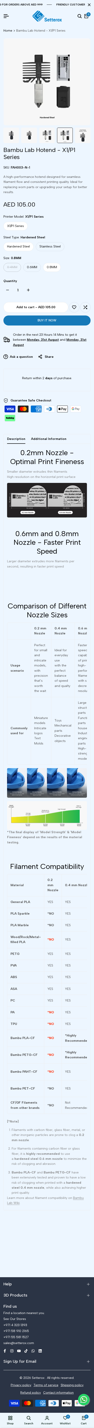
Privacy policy (21, 1385)
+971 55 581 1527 (16, 1337)
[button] (74, 307)
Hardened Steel (18, 246)
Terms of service (46, 1385)
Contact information (58, 1393)
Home (7, 31)
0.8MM (52, 267)
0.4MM (12, 268)
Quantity (10, 281)
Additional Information (48, 439)
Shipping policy (72, 1385)
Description (16, 439)
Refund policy (30, 1393)
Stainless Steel (50, 246)
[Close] (88, 5)
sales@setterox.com (18, 1343)
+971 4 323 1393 (15, 1325)
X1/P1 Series (15, 226)
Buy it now (47, 320)
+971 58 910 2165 (16, 1331)
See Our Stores (14, 1319)
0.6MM (32, 267)
